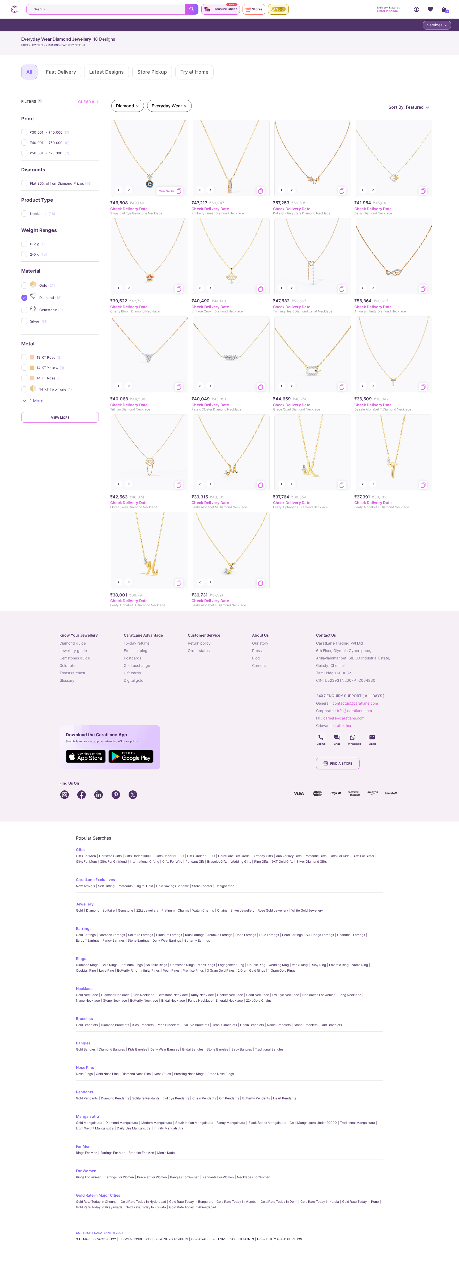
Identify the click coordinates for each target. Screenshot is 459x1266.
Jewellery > (40, 45)
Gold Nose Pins (107, 1074)
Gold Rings (109, 965)
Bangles (83, 1043)
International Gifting (144, 861)
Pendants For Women (218, 1177)
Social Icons (321, 737)
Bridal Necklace (173, 1000)
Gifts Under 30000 (170, 856)
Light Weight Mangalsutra (95, 1128)
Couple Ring (256, 965)
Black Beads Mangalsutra (267, 1123)
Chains (222, 910)
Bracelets (84, 1018)
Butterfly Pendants (256, 1098)
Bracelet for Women (152, 1177)
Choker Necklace (230, 995)
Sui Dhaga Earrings (320, 935)
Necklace (84, 988)
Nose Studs (162, 1074)
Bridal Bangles (192, 1049)
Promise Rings (193, 970)
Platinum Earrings (169, 935)
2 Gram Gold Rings (251, 970)
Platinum (168, 910)
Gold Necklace (87, 995)
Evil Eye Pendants (176, 1098)
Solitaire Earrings (140, 935)
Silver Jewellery (242, 910)
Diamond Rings (87, 965)
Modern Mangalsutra (156, 1123)
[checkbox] (64, 132)
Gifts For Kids (339, 856)
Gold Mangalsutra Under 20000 (313, 1123)
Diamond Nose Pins (136, 1074)
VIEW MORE (60, 418)
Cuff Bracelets (331, 1025)
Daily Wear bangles (164, 1049)
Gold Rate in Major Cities (98, 1195)
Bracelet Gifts (217, 861)
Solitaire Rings (156, 965)
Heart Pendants (284, 1098)
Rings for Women (88, 1177)
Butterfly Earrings (197, 940)
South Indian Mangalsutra (194, 1123)
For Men (83, 1146)
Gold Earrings (86, 935)
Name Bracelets (279, 1025)
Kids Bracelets (143, 1025)
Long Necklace (350, 995)
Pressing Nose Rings (189, 1074)
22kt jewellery (147, 910)
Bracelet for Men (141, 1153)
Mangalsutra (87, 1116)
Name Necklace (88, 1000)
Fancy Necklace (200, 1000)
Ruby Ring (318, 965)
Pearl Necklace (257, 995)
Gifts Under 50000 (201, 856)
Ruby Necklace (202, 995)
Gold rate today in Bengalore (191, 1202)
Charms (183, 910)
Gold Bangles (86, 1049)
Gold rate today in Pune (360, 1202)
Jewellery (85, 904)
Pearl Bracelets (168, 1025)
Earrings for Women (119, 1177)
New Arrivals (85, 886)
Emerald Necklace (229, 1000)
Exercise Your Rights (171, 1239)
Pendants (84, 1092)
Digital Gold (144, 886)
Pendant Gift (194, 861)
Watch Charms (203, 910)
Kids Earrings (194, 935)
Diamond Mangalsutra (121, 1123)
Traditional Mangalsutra (357, 1123)
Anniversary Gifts (288, 856)
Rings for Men (86, 1153)
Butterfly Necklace (144, 1000)
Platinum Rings (132, 965)
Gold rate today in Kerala (319, 1202)
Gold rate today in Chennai (96, 1202)
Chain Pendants (204, 1098)
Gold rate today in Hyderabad (143, 1202)
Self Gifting (106, 886)
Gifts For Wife (172, 861)
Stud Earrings (269, 935)
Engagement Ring (231, 965)
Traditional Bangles (269, 1049)
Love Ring (106, 970)
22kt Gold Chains (258, 1000)
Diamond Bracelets (115, 1025)
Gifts (80, 849)
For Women (86, 1170)
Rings (81, 958)
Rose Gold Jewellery (273, 910)
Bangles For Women (184, 1177)
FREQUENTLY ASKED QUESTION (279, 1239)
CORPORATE (200, 1239)
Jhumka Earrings (219, 935)
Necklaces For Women (318, 995)
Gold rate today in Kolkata (146, 1207)
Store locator (202, 886)
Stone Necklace (115, 1000)
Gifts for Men (86, 856)
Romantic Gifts (315, 856)
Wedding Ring (279, 965)
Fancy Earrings (114, 940)
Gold (79, 910)
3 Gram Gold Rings (221, 970)
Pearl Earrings (292, 935)
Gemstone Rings (182, 965)
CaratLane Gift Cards (233, 856)
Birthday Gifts (263, 856)
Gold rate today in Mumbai (236, 1202)
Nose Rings (84, 1074)
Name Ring (360, 965)
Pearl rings (171, 970)
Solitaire (109, 910)
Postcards (125, 886)
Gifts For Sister (363, 856)
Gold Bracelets (87, 1025)
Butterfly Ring (127, 970)
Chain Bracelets (252, 1025)
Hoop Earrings (245, 935)
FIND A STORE (341, 763)
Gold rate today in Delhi (279, 1202)
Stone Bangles (217, 1049)
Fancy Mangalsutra (230, 1123)
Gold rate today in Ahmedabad (192, 1207)
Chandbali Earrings (351, 935)
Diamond (92, 910)
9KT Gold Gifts (282, 861)
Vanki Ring (300, 965)
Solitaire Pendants (145, 1098)
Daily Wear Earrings (166, 940)
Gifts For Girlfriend (113, 861)
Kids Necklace (143, 995)
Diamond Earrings (112, 935)
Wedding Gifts (241, 861)
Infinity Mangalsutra (168, 1128)
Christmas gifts (110, 856)
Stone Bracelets (305, 1025)
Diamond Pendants (115, 1098)
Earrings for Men (112, 1153)
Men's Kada (166, 1153)
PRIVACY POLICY (104, 1239)
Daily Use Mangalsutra (134, 1128)
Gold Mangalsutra (89, 1123)
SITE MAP (83, 1239)
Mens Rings (206, 965)
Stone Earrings (138, 940)
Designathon (224, 886)
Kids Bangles (137, 1049)
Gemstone (125, 910)
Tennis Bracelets (224, 1025)
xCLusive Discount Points (233, 1239)
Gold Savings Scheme (172, 886)
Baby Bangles (241, 1049)
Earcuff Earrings (87, 940)
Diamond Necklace (115, 995)
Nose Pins (85, 1067)
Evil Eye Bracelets (195, 1025)
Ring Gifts (261, 861)
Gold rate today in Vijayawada (99, 1207)
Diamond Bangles (112, 1049)
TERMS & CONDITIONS (135, 1239)
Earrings (84, 928)
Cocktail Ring (86, 970)
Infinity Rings (150, 970)
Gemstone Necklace (173, 995)
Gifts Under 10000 (138, 856)
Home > (26, 45)
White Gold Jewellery (307, 910)
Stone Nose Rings (220, 1074)
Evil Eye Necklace (285, 995)
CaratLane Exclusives (95, 879)
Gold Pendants (87, 1098)
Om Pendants (229, 1098)
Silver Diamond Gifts (311, 861)
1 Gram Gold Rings (281, 970)
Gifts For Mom (86, 861)
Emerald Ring (338, 965)
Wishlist (430, 9)
